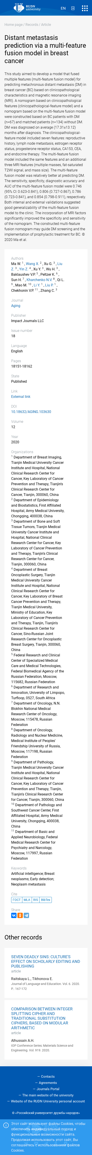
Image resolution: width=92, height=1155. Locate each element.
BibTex (45, 900)
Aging (15, 306)
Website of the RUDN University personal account (48, 1101)
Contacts (48, 1077)
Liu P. (49, 285)
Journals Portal (48, 1089)
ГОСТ (17, 900)
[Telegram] (26, 915)
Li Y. (37, 285)
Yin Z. (23, 269)
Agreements (48, 1083)
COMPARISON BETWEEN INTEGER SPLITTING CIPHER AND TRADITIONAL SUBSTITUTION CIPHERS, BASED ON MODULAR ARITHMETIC (42, 1018)
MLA (27, 900)
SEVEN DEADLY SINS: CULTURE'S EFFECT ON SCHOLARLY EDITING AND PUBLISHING (45, 961)
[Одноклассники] (20, 915)
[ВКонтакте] (14, 915)
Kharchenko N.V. (39, 280)
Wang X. (32, 264)
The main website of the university (47, 1095)
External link (20, 397)
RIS (35, 900)
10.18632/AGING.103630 (31, 412)
